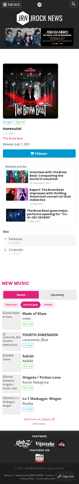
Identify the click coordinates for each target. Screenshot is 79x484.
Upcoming (57, 295)
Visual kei (11, 304)
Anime (48, 304)
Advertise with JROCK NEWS (29, 475)
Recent (21, 295)
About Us (9, 475)
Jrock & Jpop (31, 304)
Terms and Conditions (47, 478)
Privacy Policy (27, 478)
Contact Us (51, 475)
